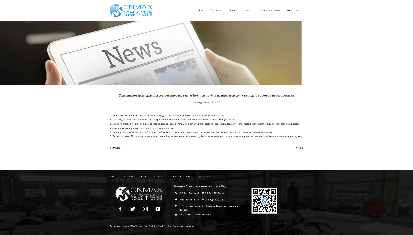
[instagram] (145, 209)
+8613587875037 (189, 199)
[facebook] (120, 209)
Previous (116, 147)
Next (298, 147)
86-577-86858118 (214, 192)
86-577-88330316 (189, 192)
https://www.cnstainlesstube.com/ (195, 214)
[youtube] (158, 209)
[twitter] (132, 209)
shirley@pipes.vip (214, 199)
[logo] (131, 5)
